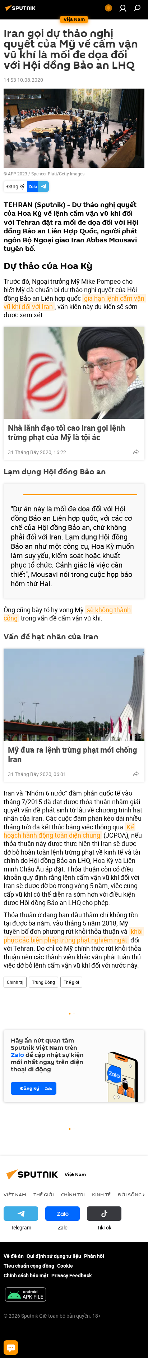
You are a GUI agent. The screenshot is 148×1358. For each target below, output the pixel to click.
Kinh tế (101, 1194)
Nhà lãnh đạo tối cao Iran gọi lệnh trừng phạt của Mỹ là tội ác (66, 432)
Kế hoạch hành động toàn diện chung (69, 831)
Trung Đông (43, 982)
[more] (136, 451)
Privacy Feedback (71, 1275)
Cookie (65, 1265)
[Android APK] (25, 1295)
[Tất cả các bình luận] (11, 1347)
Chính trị (15, 982)
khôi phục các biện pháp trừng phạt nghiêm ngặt (74, 935)
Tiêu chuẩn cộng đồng (29, 1265)
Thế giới (71, 982)
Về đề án (14, 1255)
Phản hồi (94, 1255)
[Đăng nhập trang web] (123, 8)
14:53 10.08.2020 (23, 79)
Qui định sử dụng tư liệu (54, 1255)
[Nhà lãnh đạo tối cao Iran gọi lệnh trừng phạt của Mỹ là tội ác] (74, 373)
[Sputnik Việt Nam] (22, 10)
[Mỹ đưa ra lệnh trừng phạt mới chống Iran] (74, 695)
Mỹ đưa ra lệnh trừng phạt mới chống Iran (72, 754)
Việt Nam (15, 1194)
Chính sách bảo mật (26, 1275)
